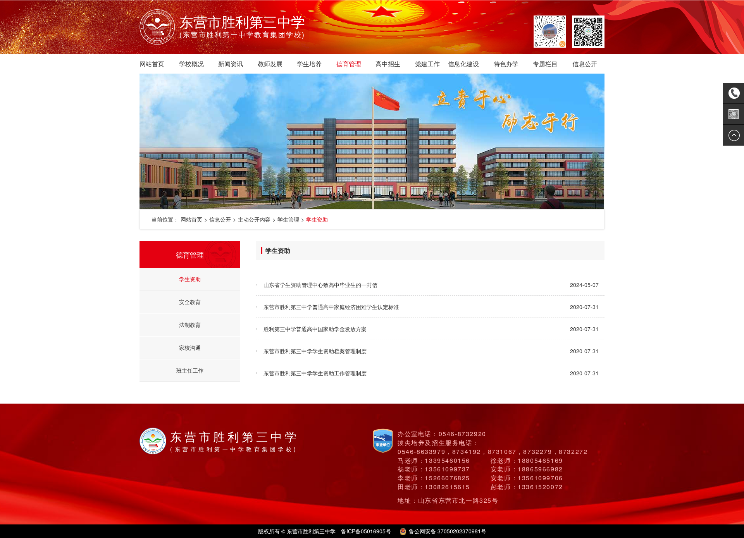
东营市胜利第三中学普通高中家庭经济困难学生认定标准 (331, 307)
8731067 (502, 451)
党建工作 (427, 63)
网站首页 (152, 63)
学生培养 (309, 63)
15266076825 (447, 477)
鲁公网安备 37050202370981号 (447, 531)
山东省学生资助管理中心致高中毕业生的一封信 (320, 285)
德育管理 (348, 63)
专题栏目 (545, 63)
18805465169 (540, 460)
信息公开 (584, 63)
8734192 (466, 451)
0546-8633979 (421, 451)
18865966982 (540, 468)
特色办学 (506, 63)
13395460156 (447, 460)
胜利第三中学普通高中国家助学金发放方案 (315, 329)
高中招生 (387, 63)
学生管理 (288, 219)
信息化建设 (463, 63)
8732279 (537, 451)
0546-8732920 (462, 433)
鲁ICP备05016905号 (366, 531)
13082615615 (447, 486)
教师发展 (270, 63)
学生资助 (317, 219)
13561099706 (540, 477)
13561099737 (447, 468)
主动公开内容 (254, 219)
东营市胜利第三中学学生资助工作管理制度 (315, 373)
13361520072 (540, 486)
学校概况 (191, 63)
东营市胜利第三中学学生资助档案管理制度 (315, 351)
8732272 (573, 451)
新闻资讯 (230, 63)
